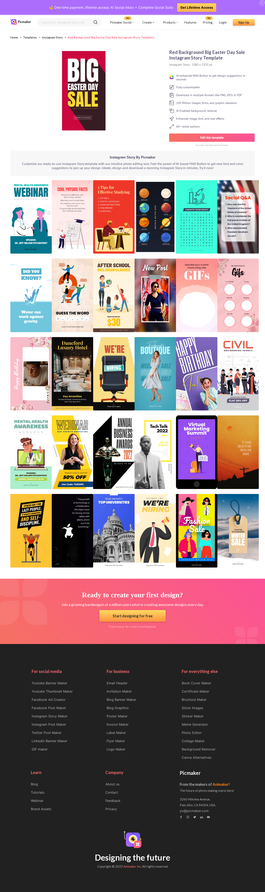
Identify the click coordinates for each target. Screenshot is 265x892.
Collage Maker (193, 741)
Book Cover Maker (196, 683)
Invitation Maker (119, 691)
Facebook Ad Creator (49, 700)
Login (223, 22)
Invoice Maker (118, 724)
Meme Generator (195, 724)
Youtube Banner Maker (49, 683)
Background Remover (199, 749)
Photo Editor (192, 733)
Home (14, 37)
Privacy (111, 809)
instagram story (52, 37)
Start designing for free (133, 616)
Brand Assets (41, 809)
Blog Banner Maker (121, 700)
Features (190, 22)
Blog (34, 784)
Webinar (37, 801)
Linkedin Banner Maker (49, 741)
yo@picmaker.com (194, 811)
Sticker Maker (193, 716)
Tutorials (37, 792)
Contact (111, 792)
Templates (30, 37)
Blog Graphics (118, 708)
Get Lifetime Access (196, 7)
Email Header (117, 683)
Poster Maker (117, 716)
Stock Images (192, 708)
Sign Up (243, 22)
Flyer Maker (116, 741)
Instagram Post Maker (49, 724)
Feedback (112, 801)
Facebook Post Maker (49, 708)
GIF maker (40, 749)
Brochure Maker (194, 700)
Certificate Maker (195, 691)
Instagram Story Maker (49, 716)
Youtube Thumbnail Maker (52, 691)
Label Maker (116, 733)
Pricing (208, 22)
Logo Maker (116, 749)
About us (112, 784)
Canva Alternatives (196, 757)
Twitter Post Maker (46, 733)
